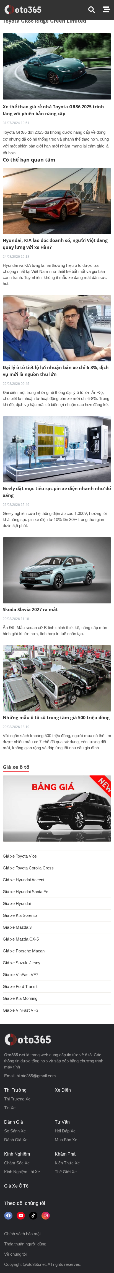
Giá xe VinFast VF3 (20, 1010)
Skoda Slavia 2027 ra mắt (30, 609)
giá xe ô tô (16, 1186)
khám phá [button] (65, 1154)
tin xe (9, 1107)
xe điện (63, 1090)
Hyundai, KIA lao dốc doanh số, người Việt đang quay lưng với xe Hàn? (55, 243)
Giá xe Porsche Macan (24, 951)
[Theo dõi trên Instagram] (46, 1216)
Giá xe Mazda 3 (17, 927)
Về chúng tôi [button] (15, 1254)
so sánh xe (15, 1131)
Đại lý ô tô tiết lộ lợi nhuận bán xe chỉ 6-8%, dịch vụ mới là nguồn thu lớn (56, 370)
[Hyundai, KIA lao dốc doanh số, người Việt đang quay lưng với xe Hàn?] (57, 201)
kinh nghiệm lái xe (22, 1171)
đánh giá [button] (13, 1122)
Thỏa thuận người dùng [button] (25, 1244)
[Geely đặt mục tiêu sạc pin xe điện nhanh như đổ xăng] (57, 449)
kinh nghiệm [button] (17, 1154)
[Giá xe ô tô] (57, 808)
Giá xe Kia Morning (20, 998)
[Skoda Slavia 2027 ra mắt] (57, 570)
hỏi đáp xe (65, 1131)
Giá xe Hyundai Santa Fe (25, 891)
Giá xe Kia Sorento (20, 915)
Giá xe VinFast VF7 (20, 974)
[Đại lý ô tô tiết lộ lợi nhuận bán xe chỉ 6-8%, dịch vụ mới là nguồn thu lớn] (57, 328)
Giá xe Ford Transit (20, 986)
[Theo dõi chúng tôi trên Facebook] (8, 1216)
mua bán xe (66, 1139)
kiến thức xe (67, 1163)
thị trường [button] (15, 1090)
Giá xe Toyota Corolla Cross (28, 868)
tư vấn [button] (62, 1122)
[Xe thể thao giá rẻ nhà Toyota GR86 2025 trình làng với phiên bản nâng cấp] (57, 66)
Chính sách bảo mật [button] (22, 1233)
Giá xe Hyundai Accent (23, 879)
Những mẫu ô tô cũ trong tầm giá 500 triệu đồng (56, 718)
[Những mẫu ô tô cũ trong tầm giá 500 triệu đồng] (57, 678)
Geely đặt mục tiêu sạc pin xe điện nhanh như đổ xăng (57, 491)
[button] (95, 10)
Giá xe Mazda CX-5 (21, 939)
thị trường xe (17, 1099)
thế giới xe (66, 1171)
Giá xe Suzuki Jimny (21, 962)
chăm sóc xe (17, 1163)
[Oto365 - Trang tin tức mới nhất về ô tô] (26, 9)
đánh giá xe (15, 1139)
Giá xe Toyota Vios (20, 856)
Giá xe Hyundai (17, 903)
